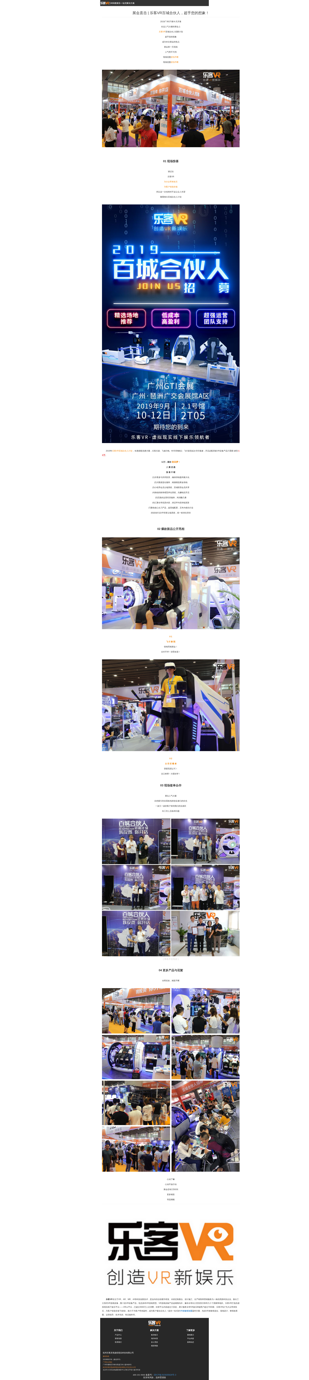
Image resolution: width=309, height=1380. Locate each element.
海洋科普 (154, 1338)
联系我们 (118, 1342)
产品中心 (118, 1335)
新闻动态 (190, 1342)
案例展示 (190, 1335)
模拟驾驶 (154, 1346)
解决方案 (154, 1330)
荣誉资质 (118, 1338)
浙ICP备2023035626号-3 (165, 1375)
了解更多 (190, 1330)
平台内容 (190, 1338)
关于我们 (118, 1330)
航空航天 (154, 1335)
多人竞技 (154, 1342)
